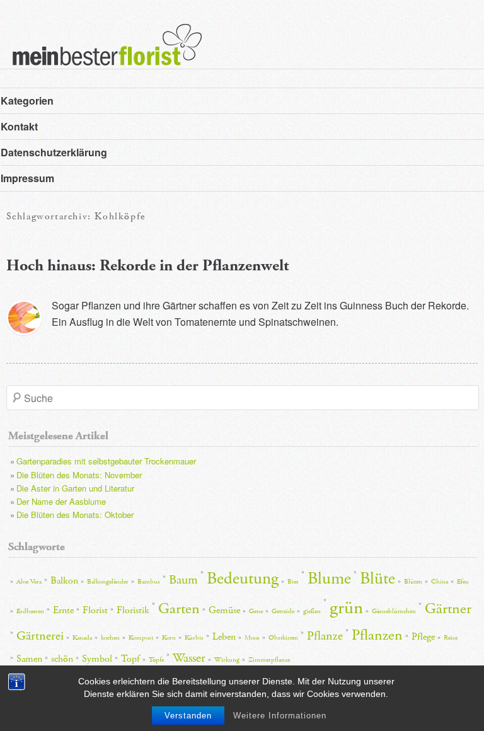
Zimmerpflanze (269, 659)
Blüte (377, 579)
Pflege (423, 636)
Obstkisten (283, 637)
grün (346, 607)
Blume (329, 579)
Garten (179, 608)
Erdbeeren (30, 611)
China (439, 581)
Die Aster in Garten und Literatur (75, 488)
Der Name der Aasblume (61, 501)
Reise (451, 637)
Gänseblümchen (394, 611)
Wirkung (226, 659)
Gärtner (448, 608)
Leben (224, 636)
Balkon (64, 580)
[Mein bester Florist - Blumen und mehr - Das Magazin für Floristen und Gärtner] (101, 53)
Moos (252, 637)
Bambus (148, 581)
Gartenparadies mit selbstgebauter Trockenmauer (106, 461)
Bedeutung (243, 579)
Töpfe (156, 659)
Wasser (189, 658)
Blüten (413, 581)
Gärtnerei (40, 636)
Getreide (283, 611)
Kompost (141, 637)
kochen (110, 637)
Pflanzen (377, 635)
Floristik (133, 610)
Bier (293, 581)
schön (62, 658)
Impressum (27, 178)
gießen (312, 611)
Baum (183, 580)
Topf (130, 658)
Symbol (97, 658)
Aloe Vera (29, 581)
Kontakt (19, 126)
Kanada (82, 637)
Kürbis (194, 637)
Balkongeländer (108, 581)
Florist (95, 610)
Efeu (463, 581)
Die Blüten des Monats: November (79, 475)
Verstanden (188, 715)
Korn (169, 637)
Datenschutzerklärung (54, 152)
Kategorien (27, 100)
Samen (29, 658)
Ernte (63, 610)
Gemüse (224, 610)
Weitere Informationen (279, 715)
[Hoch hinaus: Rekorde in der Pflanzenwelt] (24, 317)
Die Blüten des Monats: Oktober (75, 515)
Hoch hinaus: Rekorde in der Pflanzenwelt (147, 265)
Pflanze (325, 636)
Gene (256, 611)
